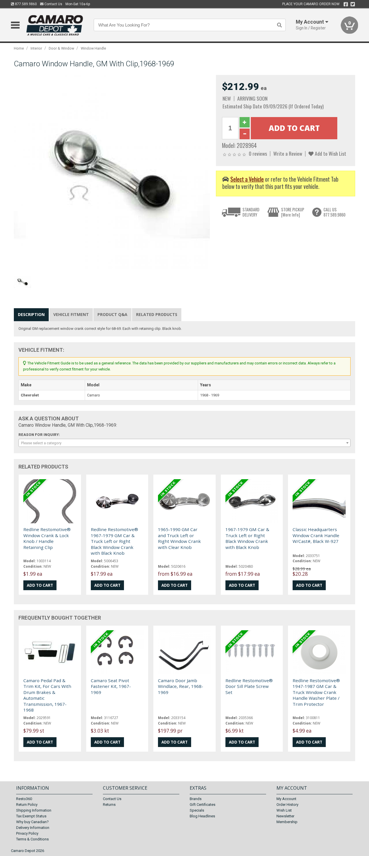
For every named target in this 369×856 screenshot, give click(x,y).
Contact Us (53, 4)
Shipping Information (33, 810)
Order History (287, 804)
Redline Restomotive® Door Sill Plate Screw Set (249, 686)
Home (19, 48)
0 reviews (258, 153)
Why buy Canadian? (32, 822)
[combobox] (184, 443)
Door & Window (61, 48)
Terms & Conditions (32, 839)
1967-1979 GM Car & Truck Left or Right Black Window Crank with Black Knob (247, 538)
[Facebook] (346, 4)
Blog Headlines (202, 816)
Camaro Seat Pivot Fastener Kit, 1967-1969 (111, 686)
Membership (287, 822)
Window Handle (93, 48)
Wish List (284, 810)
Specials (197, 810)
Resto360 (24, 799)
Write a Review (287, 153)
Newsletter (285, 816)
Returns (109, 804)
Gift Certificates (202, 804)
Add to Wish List (330, 153)
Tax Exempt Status (31, 816)
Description (31, 314)
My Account (286, 799)
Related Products (156, 314)
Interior (36, 48)
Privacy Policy (27, 833)
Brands (196, 799)
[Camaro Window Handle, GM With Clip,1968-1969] (112, 173)
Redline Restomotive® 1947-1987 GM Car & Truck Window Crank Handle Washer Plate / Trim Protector (316, 692)
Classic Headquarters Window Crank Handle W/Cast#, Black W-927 (316, 535)
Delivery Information (32, 827)
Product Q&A (112, 314)
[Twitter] (353, 4)
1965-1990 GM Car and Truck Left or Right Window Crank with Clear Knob (179, 538)
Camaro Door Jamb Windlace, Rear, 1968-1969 (180, 686)
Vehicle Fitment (71, 314)
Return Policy (26, 804)
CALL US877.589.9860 (334, 212)
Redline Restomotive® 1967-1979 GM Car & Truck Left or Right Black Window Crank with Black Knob (114, 541)
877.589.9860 (25, 4)
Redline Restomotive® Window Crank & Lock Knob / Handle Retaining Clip (47, 538)
